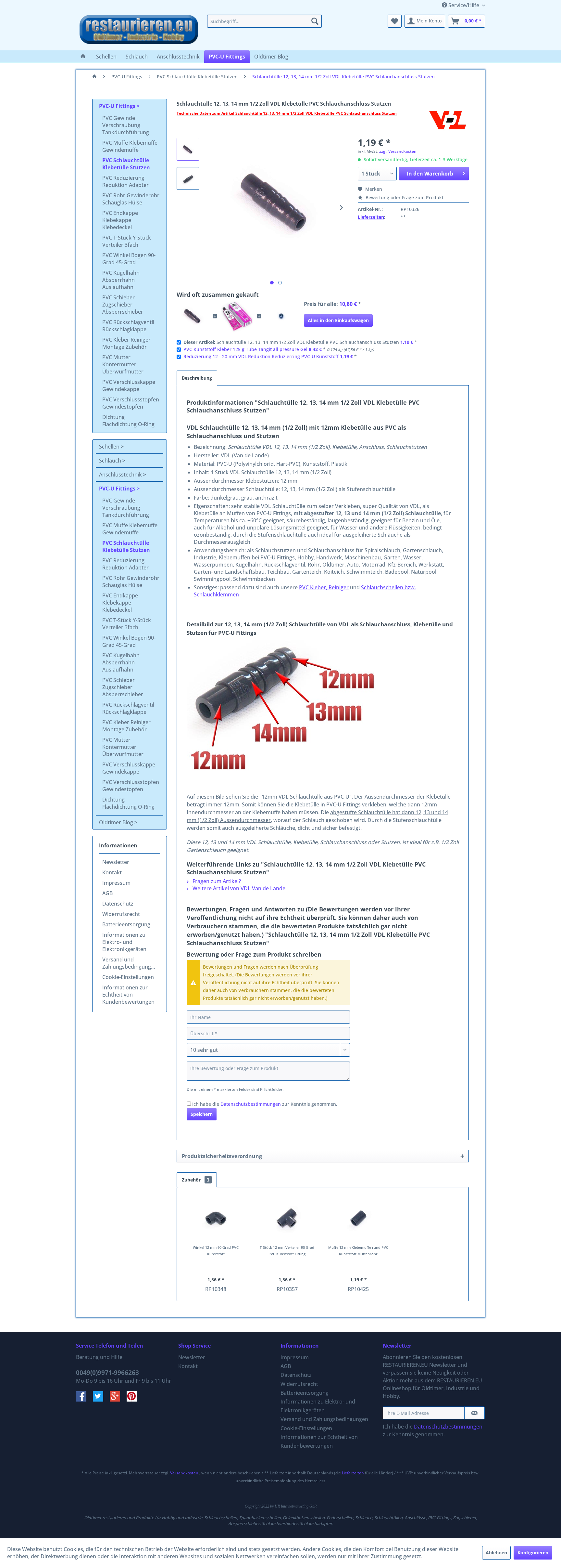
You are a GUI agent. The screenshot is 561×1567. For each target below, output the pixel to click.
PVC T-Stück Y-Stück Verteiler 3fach (126, 241)
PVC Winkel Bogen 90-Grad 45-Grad (129, 259)
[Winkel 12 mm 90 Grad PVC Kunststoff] (216, 1218)
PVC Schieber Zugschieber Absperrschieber (122, 304)
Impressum (116, 882)
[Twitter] (101, 1399)
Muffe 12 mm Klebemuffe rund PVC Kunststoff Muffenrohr (358, 1250)
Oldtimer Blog (116, 822)
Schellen (110, 446)
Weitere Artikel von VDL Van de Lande (238, 888)
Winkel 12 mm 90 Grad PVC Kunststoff (216, 1250)
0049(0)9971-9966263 (107, 1372)
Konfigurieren (532, 1552)
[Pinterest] (134, 1399)
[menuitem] (264, 21)
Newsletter (115, 862)
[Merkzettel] (395, 21)
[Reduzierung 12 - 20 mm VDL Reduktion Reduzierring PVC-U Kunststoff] (281, 316)
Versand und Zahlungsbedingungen (129, 963)
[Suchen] (315, 21)
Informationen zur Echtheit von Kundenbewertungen (128, 994)
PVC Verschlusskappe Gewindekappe (128, 385)
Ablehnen (496, 1552)
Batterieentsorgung (126, 924)
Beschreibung (197, 378)
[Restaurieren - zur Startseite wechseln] (139, 31)
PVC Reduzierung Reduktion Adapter (125, 181)
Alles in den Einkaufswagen (338, 320)
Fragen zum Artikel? (216, 881)
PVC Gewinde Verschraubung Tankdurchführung (125, 125)
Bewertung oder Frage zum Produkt (403, 197)
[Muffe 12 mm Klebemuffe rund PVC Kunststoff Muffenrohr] (358, 1218)
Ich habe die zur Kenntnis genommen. (264, 1104)
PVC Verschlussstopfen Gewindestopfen (130, 403)
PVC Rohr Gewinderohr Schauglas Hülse (130, 199)
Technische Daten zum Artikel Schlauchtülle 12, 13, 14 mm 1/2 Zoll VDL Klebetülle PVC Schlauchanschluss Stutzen (287, 113)
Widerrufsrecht (121, 914)
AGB (107, 893)
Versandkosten (184, 1473)
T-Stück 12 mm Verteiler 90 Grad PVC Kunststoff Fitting (287, 1250)
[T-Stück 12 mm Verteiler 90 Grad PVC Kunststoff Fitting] (287, 1218)
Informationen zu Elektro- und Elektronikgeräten (124, 942)
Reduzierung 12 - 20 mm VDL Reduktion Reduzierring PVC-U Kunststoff (261, 356)
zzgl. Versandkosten (398, 151)
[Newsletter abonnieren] (474, 1412)
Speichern (202, 1114)
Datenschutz (117, 903)
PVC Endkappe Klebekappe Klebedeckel (120, 220)
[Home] (83, 56)
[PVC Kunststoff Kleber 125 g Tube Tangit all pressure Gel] (237, 316)
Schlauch (110, 460)
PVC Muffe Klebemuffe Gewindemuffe (129, 146)
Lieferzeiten (371, 217)
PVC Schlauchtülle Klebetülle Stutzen (126, 164)
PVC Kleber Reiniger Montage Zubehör (126, 343)
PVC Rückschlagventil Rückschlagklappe (128, 326)
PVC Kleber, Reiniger (324, 587)
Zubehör (195, 1180)
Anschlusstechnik (121, 474)
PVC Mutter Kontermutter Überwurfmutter (122, 364)
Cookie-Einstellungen (128, 977)
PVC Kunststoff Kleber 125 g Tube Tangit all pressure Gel (245, 349)
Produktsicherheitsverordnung (222, 1156)
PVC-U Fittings (118, 106)
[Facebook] (84, 1399)
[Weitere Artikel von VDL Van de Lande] (448, 120)
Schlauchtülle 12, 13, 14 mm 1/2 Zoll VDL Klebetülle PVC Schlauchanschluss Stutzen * (300, 342)
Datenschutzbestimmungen (250, 1104)
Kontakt (112, 872)
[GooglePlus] (118, 1399)
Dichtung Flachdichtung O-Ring (128, 420)
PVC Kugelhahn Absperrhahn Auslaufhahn (121, 280)
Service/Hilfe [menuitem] (463, 5)
